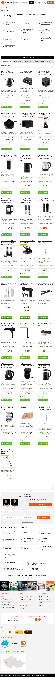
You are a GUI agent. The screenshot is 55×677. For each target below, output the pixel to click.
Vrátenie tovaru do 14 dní (8, 606)
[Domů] (1, 7)
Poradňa (22, 608)
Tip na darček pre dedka (44, 599)
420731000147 (38, 499)
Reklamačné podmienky (7, 601)
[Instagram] (39, 619)
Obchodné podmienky (7, 599)
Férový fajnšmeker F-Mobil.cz (26, 596)
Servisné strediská (6, 602)
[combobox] (10, 517)
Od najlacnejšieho (18, 61)
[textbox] (10, 517)
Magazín (22, 609)
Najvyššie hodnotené (40, 61)
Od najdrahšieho (28, 61)
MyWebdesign (41, 675)
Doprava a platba (6, 598)
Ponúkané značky (24, 598)
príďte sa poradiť (34, 569)
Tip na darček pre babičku (45, 598)
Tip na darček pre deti (44, 596)
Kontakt (4, 596)
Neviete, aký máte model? (27, 522)
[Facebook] (36, 619)
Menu (51, 2)
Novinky (49, 61)
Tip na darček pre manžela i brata (45, 604)
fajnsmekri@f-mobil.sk (35, 500)
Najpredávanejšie (7, 61)
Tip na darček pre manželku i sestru (45, 601)
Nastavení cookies (24, 601)
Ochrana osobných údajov (8, 607)
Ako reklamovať (5, 604)
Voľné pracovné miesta (25, 599)
